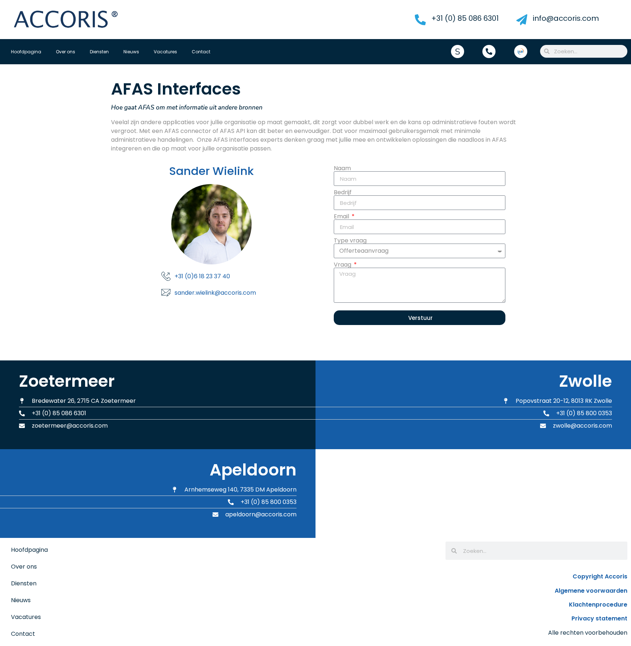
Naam (342, 168)
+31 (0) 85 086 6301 (465, 18)
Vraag (343, 265)
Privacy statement (599, 618)
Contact (201, 52)
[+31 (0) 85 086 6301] (420, 19)
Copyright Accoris (600, 576)
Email (342, 216)
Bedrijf (343, 192)
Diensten (99, 52)
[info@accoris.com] (521, 19)
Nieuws (131, 52)
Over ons (65, 52)
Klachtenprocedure (598, 604)
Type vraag (350, 241)
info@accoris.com (566, 18)
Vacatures (165, 52)
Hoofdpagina (26, 52)
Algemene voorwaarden (591, 590)
